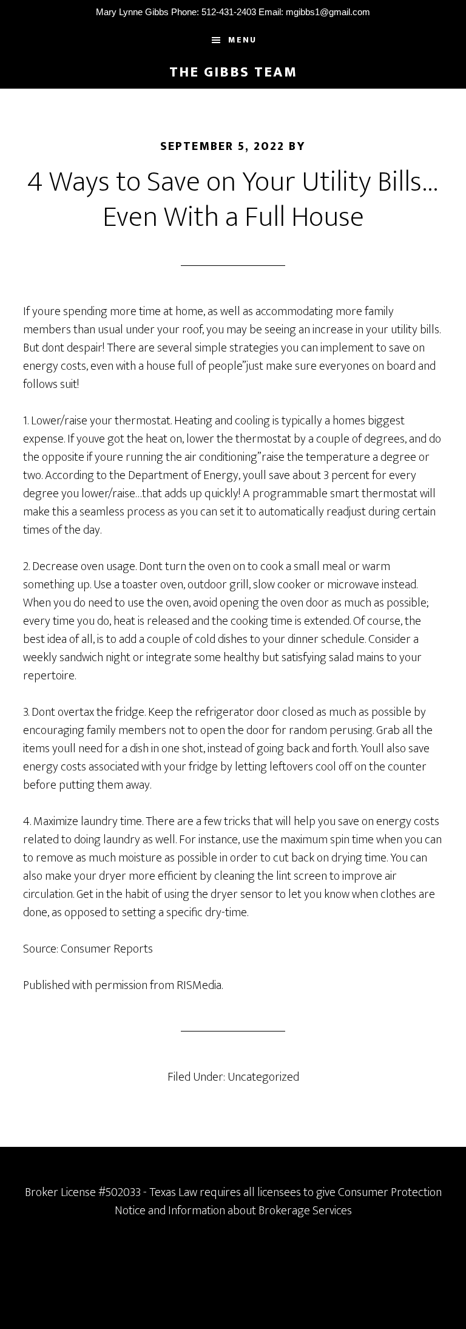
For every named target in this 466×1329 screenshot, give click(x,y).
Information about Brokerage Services (260, 1210)
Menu (242, 40)
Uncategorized (263, 1077)
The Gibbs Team (233, 72)
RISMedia (199, 985)
